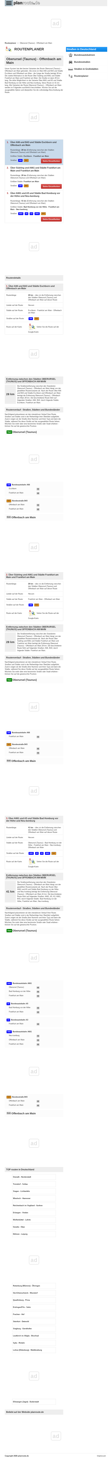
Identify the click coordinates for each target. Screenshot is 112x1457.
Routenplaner (81, 76)
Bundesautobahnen (84, 55)
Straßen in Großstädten (86, 69)
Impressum (101, 1456)
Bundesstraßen (82, 62)
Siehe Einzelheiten (51, 161)
